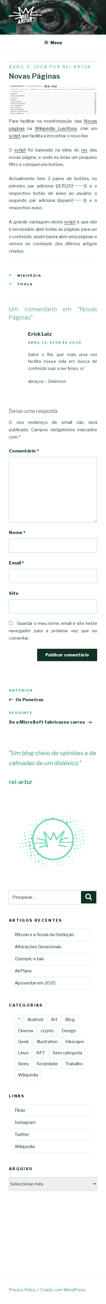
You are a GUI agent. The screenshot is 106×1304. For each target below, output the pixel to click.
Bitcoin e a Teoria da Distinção (44, 934)
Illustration (47, 1041)
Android (35, 1019)
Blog (70, 1019)
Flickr (20, 1110)
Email (16, 563)
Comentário (24, 451)
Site (14, 593)
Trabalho (74, 1063)
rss (84, 150)
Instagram (25, 1122)
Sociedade (47, 1063)
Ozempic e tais (29, 958)
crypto (47, 1030)
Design (69, 1030)
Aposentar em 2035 (35, 983)
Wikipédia (29, 276)
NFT (40, 1053)
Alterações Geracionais (38, 946)
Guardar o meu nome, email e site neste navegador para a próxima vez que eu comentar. (53, 631)
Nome (17, 532)
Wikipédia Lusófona (55, 128)
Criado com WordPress (63, 1289)
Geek (23, 1041)
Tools (25, 284)
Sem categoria (67, 1053)
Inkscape (74, 1041)
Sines (23, 1063)
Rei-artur (76, 66)
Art (54, 1019)
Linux (23, 1053)
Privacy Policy (22, 1289)
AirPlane (23, 971)
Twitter (22, 1134)
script (14, 136)
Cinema (25, 1030)
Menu (56, 42)
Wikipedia (25, 1146)
